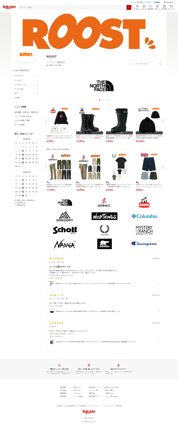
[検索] (129, 7)
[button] (169, 2)
